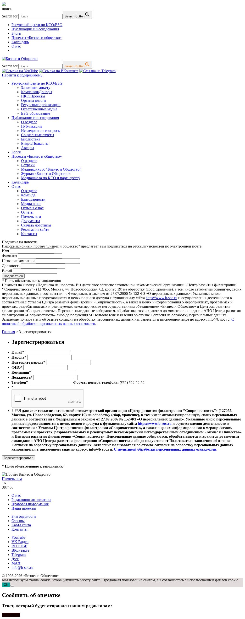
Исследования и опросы (41, 131)
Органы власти (33, 100)
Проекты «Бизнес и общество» (36, 38)
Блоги (16, 33)
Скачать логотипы (36, 225)
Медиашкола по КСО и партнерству (50, 178)
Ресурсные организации (41, 105)
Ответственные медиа (39, 109)
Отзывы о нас (32, 208)
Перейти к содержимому (22, 75)
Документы (30, 221)
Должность (11, 266)
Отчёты (27, 212)
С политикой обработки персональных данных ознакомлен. (165, 449)
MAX (16, 563)
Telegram (18, 555)
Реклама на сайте (35, 229)
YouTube (18, 537)
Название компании (18, 261)
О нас (16, 46)
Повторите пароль (28, 362)
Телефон (19, 382)
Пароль (18, 357)
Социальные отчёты (37, 135)
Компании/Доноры (36, 92)
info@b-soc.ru (22, 567)
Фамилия (9, 256)
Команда (28, 195)
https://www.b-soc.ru (161, 298)
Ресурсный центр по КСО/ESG (36, 25)
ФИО (16, 367)
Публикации (31, 126)
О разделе (29, 122)
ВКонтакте (20, 550)
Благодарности (33, 199)
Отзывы (18, 521)
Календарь (20, 42)
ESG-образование (35, 113)
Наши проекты (23, 508)
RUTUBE (19, 546)
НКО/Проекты (33, 96)
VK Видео (19, 542)
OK (6, 585)
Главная (8, 332)
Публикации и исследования (35, 29)
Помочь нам (31, 217)
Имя (5, 251)
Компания (21, 372)
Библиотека (30, 139)
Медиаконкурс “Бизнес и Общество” (51, 169)
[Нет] (12, 586)
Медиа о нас (31, 204)
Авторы (27, 148)
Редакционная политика (31, 500)
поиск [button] (7, 9)
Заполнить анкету (35, 88)
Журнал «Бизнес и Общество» (45, 174)
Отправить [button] (11, 615)
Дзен (15, 559)
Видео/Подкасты (35, 143)
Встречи (28, 165)
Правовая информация (30, 504)
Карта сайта (21, 525)
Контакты (29, 234)
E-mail (7, 271)
